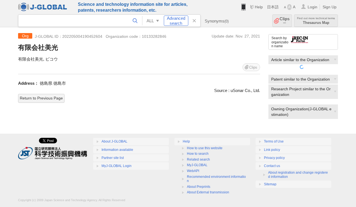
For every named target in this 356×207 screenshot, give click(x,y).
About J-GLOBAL (114, 141)
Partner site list (113, 158)
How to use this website (204, 148)
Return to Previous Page (41, 98)
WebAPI (193, 171)
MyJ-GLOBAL (197, 165)
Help (259, 7)
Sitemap (270, 184)
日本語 (273, 7)
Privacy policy (274, 158)
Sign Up (330, 7)
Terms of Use (274, 141)
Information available (117, 150)
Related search (198, 159)
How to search (198, 154)
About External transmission (208, 192)
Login (312, 7)
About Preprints (198, 187)
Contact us (272, 166)
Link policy (272, 150)
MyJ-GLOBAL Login (117, 166)
